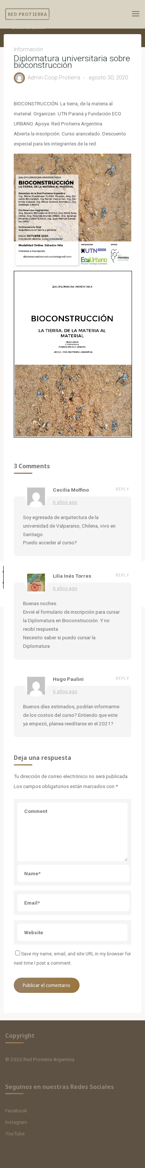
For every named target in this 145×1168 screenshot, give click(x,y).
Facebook (16, 1110)
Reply (122, 489)
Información (36, 17)
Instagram (16, 1122)
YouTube (15, 1133)
